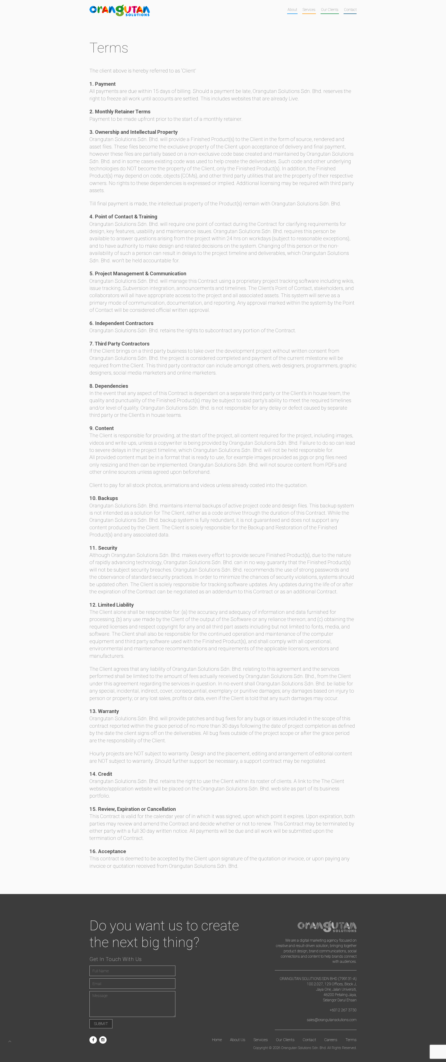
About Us (237, 1039)
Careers (330, 1039)
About (292, 9)
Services (309, 9)
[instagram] (103, 1040)
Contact (350, 9)
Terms (351, 1039)
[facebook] (93, 1040)
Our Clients (329, 9)
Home (217, 1039)
